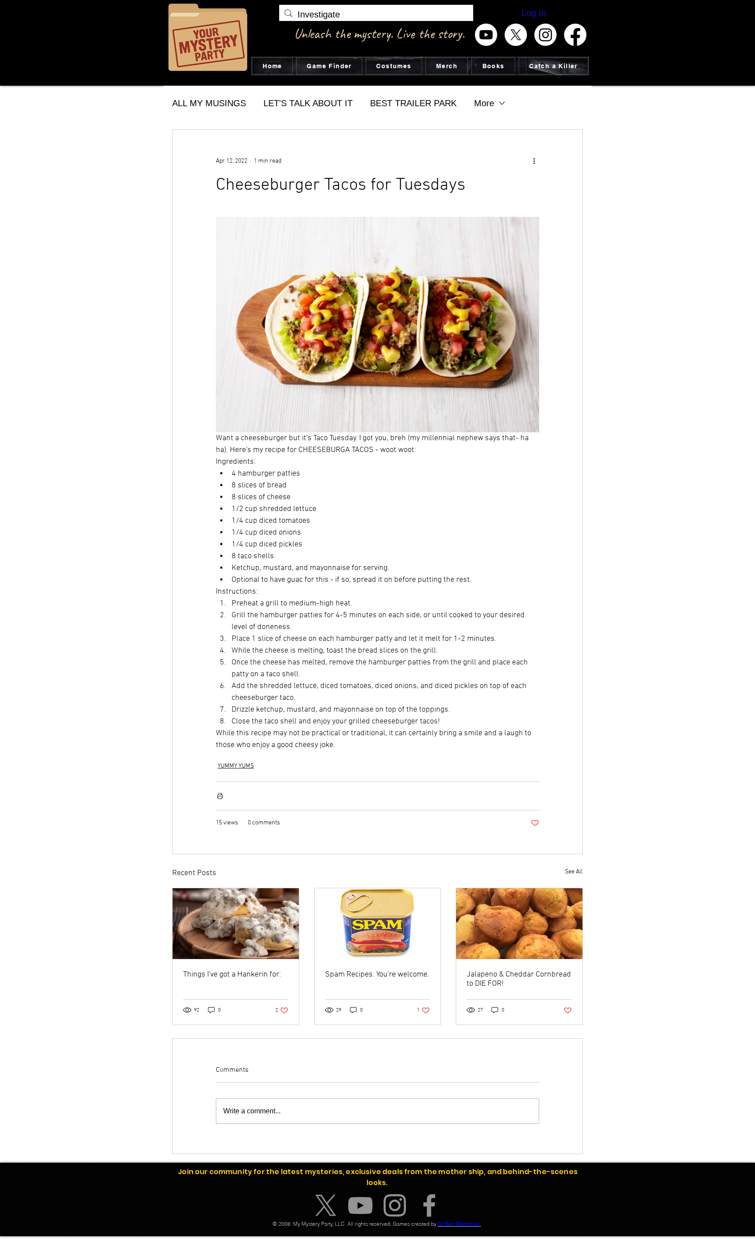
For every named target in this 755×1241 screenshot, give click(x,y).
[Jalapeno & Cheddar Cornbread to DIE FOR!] (519, 923)
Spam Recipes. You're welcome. (377, 974)
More (484, 103)
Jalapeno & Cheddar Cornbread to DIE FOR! (519, 979)
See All (574, 872)
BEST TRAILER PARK (413, 103)
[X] (516, 35)
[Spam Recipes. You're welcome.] (378, 923)
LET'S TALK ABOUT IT (308, 103)
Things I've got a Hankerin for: (232, 974)
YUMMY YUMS (236, 766)
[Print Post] (220, 796)
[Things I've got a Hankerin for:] (236, 923)
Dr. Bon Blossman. (459, 1223)
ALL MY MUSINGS (209, 103)
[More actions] (534, 161)
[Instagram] (545, 35)
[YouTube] (360, 1205)
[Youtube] (486, 35)
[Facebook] (575, 35)
